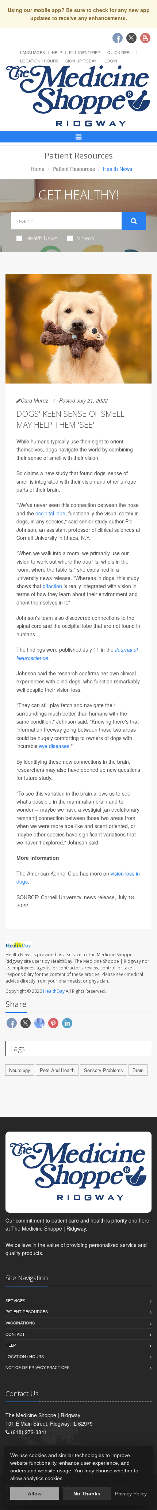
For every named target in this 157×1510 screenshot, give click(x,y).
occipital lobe (50, 513)
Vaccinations (20, 1323)
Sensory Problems (103, 1070)
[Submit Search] (134, 221)
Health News (42, 238)
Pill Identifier (84, 52)
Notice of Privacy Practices (37, 1367)
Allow (35, 1493)
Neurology (19, 1070)
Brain (138, 1070)
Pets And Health (57, 1070)
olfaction (52, 586)
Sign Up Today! (81, 61)
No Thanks (86, 1493)
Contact (15, 1334)
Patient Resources (74, 168)
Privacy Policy (131, 1493)
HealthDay (54, 991)
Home (38, 168)
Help (57, 52)
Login (110, 61)
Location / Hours (39, 61)
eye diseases (54, 746)
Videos (85, 238)
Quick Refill (121, 52)
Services (15, 1300)
